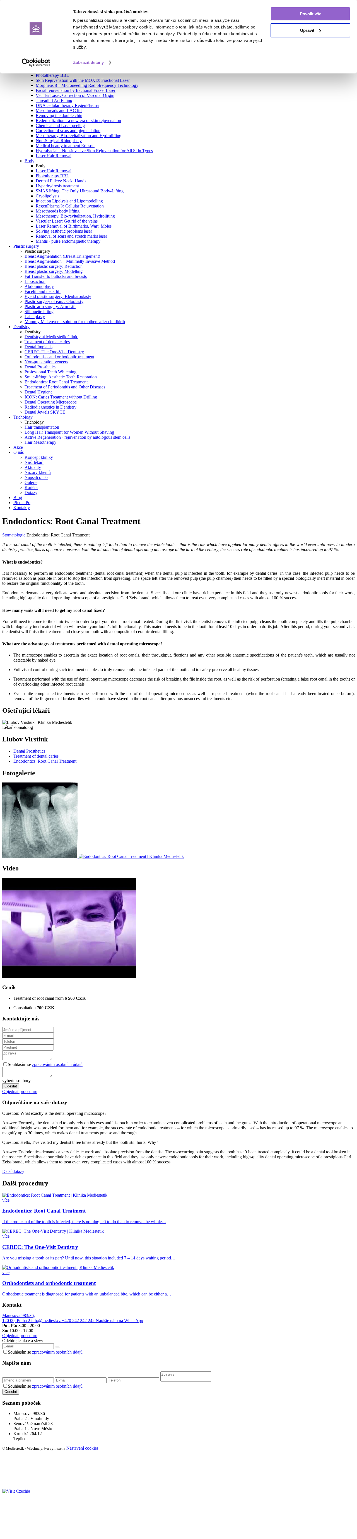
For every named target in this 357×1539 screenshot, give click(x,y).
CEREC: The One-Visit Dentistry (54, 351)
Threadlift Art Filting (54, 100)
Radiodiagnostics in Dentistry (50, 407)
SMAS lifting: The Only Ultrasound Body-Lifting (80, 191)
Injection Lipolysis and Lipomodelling (69, 201)
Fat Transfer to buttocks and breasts (56, 276)
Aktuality (33, 467)
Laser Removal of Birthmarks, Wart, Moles (74, 226)
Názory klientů (38, 472)
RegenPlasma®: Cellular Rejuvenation (70, 206)
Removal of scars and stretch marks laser (71, 236)
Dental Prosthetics (40, 366)
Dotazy (31, 492)
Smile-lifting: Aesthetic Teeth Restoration (61, 376)
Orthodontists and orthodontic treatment (59, 356)
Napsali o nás (36, 477)
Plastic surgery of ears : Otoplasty (54, 301)
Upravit (307, 30)
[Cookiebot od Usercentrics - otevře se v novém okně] (36, 62)
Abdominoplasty (39, 286)
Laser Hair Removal (53, 155)
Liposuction (35, 281)
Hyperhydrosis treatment (57, 185)
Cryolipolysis (47, 196)
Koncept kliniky (39, 457)
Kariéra (31, 487)
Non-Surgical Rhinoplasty (59, 140)
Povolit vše (310, 13)
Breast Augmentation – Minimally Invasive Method (70, 261)
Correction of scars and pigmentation (68, 130)
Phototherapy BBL (52, 75)
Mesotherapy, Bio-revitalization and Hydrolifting (78, 135)
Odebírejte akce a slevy (22, 1340)
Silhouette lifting (39, 311)
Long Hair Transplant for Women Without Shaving (69, 432)
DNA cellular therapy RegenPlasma (67, 105)
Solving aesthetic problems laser (64, 231)
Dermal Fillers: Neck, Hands (61, 180)
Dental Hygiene (38, 392)
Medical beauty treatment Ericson (65, 145)
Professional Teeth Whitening (50, 371)
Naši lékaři (34, 462)
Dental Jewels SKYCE (45, 412)
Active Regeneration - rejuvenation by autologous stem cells (77, 437)
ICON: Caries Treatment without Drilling (61, 397)
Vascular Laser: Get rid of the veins (67, 221)
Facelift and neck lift (43, 291)
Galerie (31, 482)
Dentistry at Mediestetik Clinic (51, 336)
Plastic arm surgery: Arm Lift (50, 306)
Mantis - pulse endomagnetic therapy (68, 241)
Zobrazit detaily (88, 62)
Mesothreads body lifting (57, 211)
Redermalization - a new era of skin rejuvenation (78, 120)
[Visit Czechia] (16, 1491)
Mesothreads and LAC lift (59, 110)
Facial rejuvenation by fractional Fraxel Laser (75, 90)
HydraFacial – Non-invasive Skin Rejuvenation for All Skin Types (94, 150)
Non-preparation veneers (46, 361)
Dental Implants (38, 346)
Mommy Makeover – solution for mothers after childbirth (75, 321)
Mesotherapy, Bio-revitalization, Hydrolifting (75, 216)
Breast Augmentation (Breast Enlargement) (62, 256)
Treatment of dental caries (47, 341)
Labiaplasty (35, 316)
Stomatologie (13, 535)
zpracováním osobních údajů (57, 1064)
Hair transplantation (42, 427)
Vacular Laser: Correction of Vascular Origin (75, 95)
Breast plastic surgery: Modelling (54, 271)
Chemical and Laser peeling (60, 125)
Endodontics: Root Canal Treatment (56, 382)
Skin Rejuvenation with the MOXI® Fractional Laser (83, 80)
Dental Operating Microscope (51, 402)
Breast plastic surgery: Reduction (54, 266)
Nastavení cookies (82, 1448)
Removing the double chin (59, 115)
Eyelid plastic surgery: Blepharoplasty (58, 296)
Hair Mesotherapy (40, 442)
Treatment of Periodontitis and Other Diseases (65, 387)
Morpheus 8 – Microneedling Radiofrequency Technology (87, 85)
